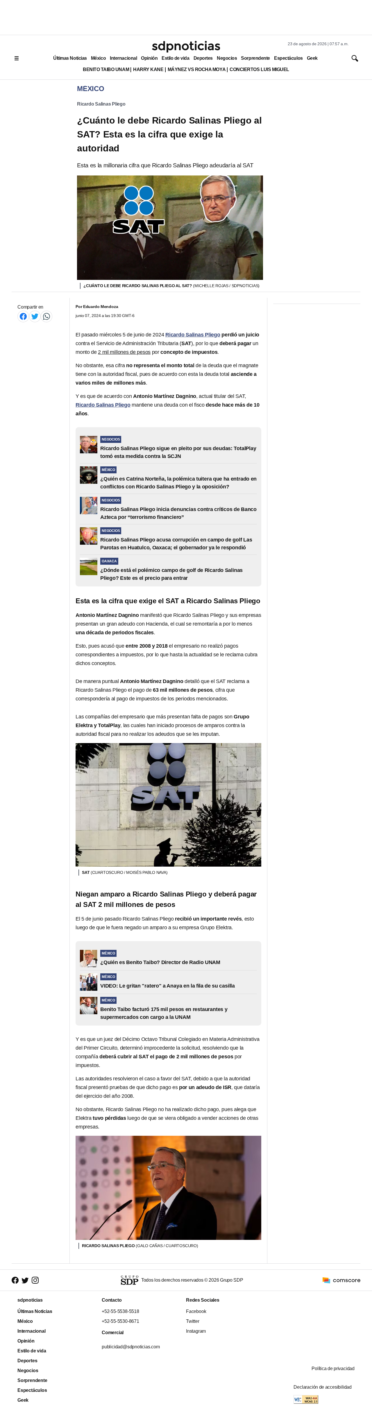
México (98, 58)
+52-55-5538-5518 (120, 1311)
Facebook (196, 1311)
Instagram (196, 1331)
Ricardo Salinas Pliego (101, 104)
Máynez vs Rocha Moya (197, 69)
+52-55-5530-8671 (120, 1321)
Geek (312, 58)
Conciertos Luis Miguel (259, 69)
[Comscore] (341, 1279)
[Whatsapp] (46, 316)
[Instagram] (35, 1280)
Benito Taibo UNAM (106, 69)
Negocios (227, 58)
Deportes (203, 58)
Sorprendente (255, 58)
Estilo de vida (175, 58)
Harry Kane (148, 69)
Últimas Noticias (70, 58)
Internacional (123, 58)
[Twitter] (35, 316)
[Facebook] (23, 316)
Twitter (192, 1321)
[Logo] (186, 46)
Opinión (149, 58)
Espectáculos (288, 58)
